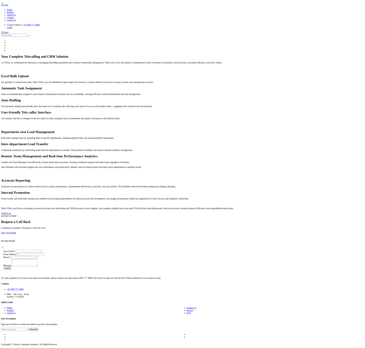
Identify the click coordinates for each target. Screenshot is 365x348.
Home (9, 10)
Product (10, 12)
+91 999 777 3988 (31, 25)
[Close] (2, 247)
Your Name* (9, 251)
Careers (10, 17)
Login (9, 27)
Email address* (10, 254)
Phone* (6, 257)
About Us (11, 15)
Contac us (11, 20)
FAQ (188, 313)
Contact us (6, 213)
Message (7, 265)
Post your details (8, 233)
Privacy (189, 310)
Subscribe (33, 329)
